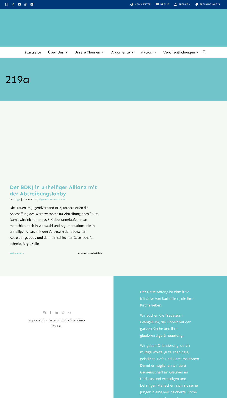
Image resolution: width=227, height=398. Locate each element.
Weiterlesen (16, 253)
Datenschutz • (58, 320)
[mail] (32, 4)
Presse (57, 326)
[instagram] (6, 4)
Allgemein (44, 199)
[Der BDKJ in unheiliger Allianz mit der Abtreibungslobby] (56, 145)
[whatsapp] (25, 4)
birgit (17, 199)
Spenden (77, 320)
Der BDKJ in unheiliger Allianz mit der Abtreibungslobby (53, 190)
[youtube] (19, 4)
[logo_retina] (57, 295)
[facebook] (13, 4)
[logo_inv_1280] (113, 14)
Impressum (36, 320)
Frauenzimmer (57, 199)
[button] (204, 52)
